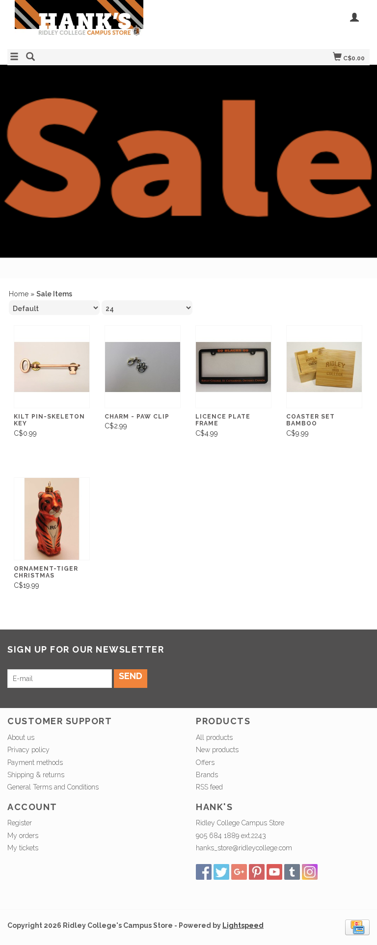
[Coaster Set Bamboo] (324, 367)
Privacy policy (28, 750)
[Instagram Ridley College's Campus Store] (310, 872)
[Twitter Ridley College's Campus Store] (221, 872)
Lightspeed (243, 925)
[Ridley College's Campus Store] (98, 23)
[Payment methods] (357, 927)
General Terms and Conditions (53, 787)
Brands (207, 775)
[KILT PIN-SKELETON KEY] (51, 367)
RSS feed (209, 787)
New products (217, 750)
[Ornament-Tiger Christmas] (51, 519)
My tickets (22, 848)
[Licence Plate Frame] (233, 367)
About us (20, 737)
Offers (205, 762)
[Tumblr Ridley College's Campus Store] (292, 872)
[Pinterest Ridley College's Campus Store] (257, 872)
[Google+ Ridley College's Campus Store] (239, 872)
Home (18, 294)
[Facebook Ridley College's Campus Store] (204, 872)
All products (214, 737)
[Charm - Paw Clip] (142, 367)
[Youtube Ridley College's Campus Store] (274, 872)
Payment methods (35, 762)
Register (19, 823)
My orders (22, 836)
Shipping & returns (35, 775)
